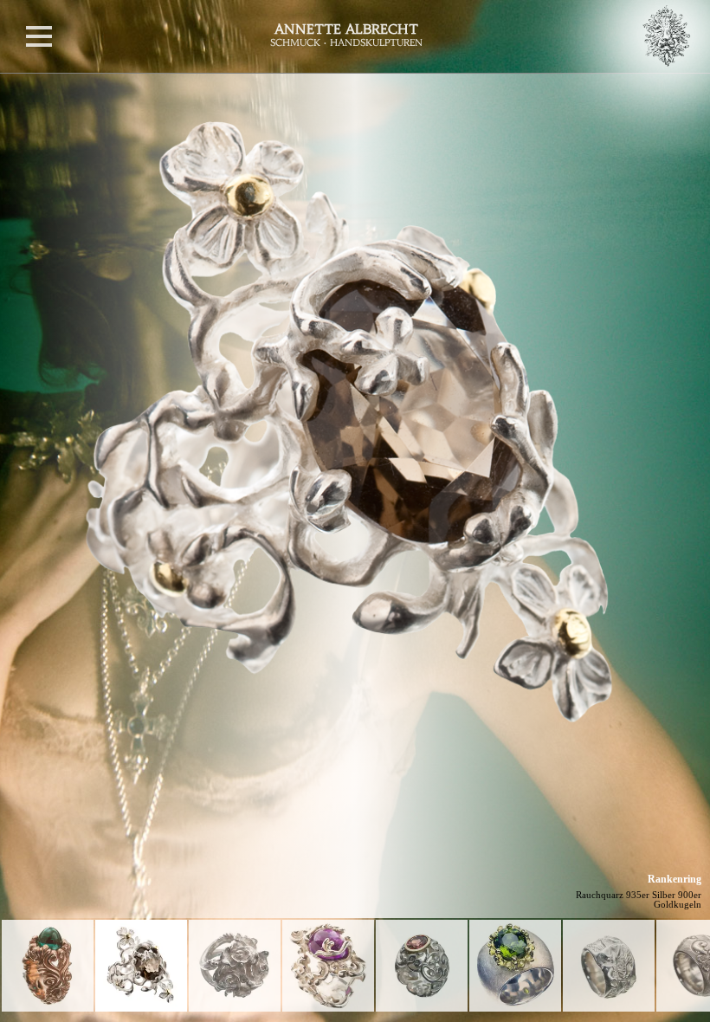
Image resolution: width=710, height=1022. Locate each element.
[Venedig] (328, 966)
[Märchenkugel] (422, 966)
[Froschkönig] (515, 966)
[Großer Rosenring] (235, 966)
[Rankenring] (141, 966)
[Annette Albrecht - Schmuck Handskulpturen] (389, 36)
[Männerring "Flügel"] (609, 966)
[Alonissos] (48, 966)
